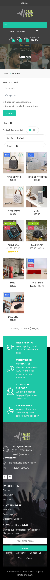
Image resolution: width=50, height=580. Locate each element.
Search (16, 73)
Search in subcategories (18, 102)
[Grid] (30, 130)
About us (21, 552)
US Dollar (24, 3)
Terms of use (25, 558)
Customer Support (13, 518)
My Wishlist (8, 499)
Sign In (6, 490)
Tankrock (37, 245)
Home (6, 73)
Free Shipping (10, 514)
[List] (34, 130)
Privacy (7, 509)
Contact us (35, 552)
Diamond (13, 316)
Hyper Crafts (13, 176)
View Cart (8, 494)
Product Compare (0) (13, 130)
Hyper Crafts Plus (37, 176)
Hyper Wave (13, 211)
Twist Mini (37, 282)
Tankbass (13, 245)
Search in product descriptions (21, 106)
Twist (13, 282)
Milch (37, 211)
